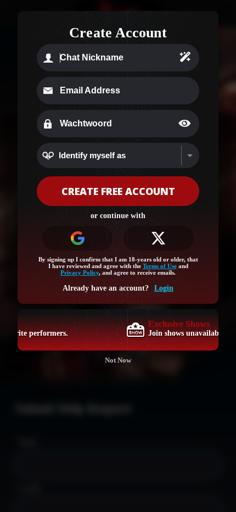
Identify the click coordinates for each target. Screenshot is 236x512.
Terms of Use (160, 266)
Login (163, 288)
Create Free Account (118, 191)
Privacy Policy (79, 272)
